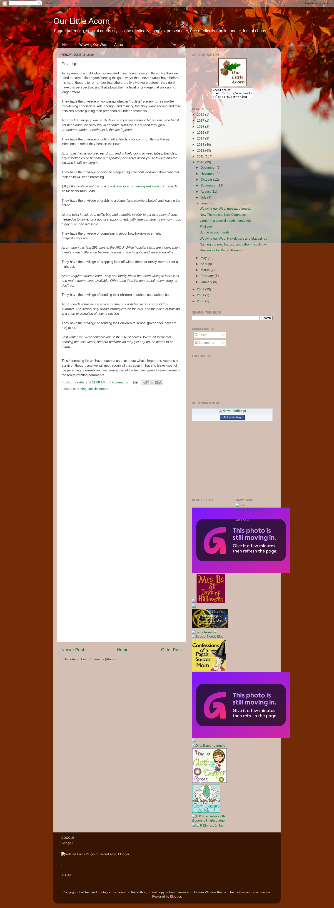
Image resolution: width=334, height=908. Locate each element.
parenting (80, 388)
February (208, 275)
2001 (201, 295)
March (206, 270)
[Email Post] (135, 382)
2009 (201, 289)
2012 (201, 150)
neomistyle (262, 892)
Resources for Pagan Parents (221, 250)
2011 (201, 156)
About (118, 45)
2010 (201, 162)
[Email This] (143, 382)
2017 (201, 120)
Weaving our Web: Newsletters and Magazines (233, 238)
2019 (201, 114)
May (204, 258)
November (209, 173)
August (206, 191)
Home (66, 45)
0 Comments (119, 382)
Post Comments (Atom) (98, 659)
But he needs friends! (215, 232)
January (207, 282)
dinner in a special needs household (226, 220)
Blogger (175, 896)
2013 (201, 144)
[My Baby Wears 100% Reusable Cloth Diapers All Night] (210, 820)
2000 (201, 301)
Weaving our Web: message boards (225, 208)
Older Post (171, 649)
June (205, 203)
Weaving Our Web (93, 45)
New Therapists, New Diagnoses (223, 214)
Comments (205, 342)
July (204, 197)
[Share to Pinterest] (160, 382)
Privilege (206, 226)
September (209, 185)
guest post (114, 186)
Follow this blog (232, 417)
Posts (201, 335)
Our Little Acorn (81, 21)
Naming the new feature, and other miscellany (233, 244)
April (204, 264)
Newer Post (72, 649)
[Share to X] (152, 382)
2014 (201, 138)
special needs (98, 388)
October (207, 179)
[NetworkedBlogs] (232, 410)
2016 (201, 126)
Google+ (67, 843)
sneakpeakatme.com (151, 186)
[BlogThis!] (147, 382)
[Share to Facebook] (156, 382)
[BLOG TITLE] (232, 85)
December (209, 167)
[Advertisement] (254, 597)
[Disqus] (122, 454)
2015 (201, 132)
